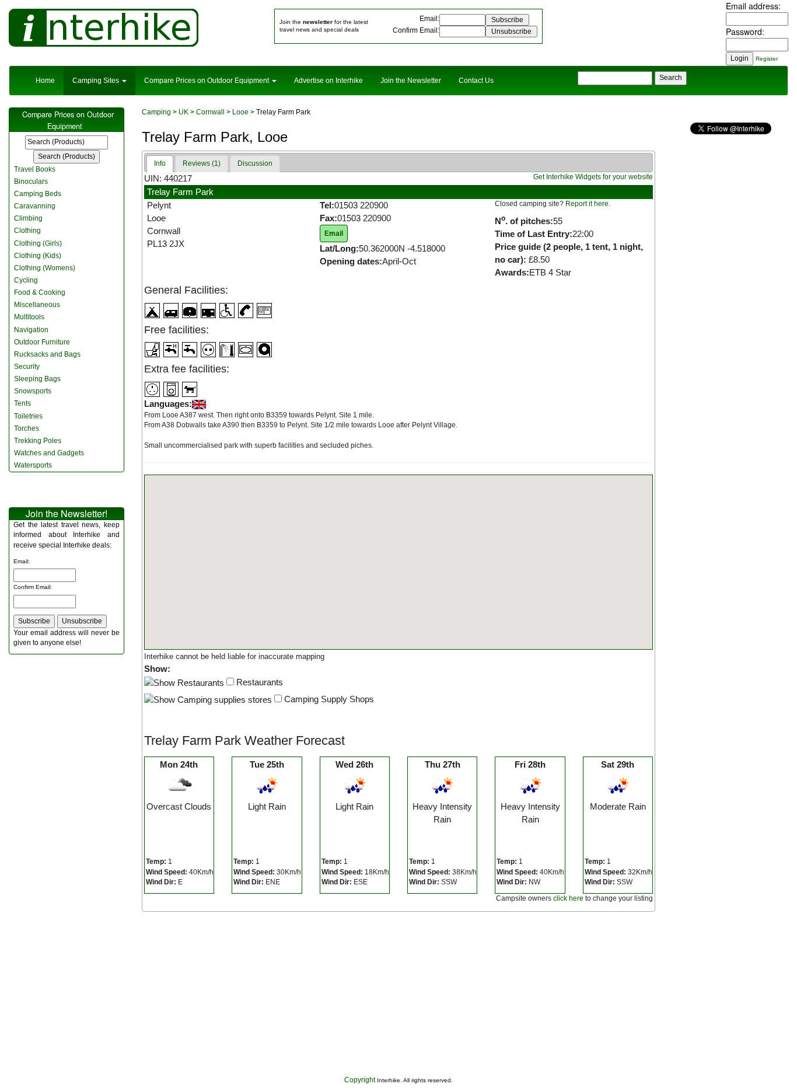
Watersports (33, 465)
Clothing (27, 230)
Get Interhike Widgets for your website (593, 177)
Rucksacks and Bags (47, 354)
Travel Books (34, 169)
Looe (240, 112)
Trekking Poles (37, 441)
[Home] (103, 27)
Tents (22, 403)
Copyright (359, 1080)
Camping (156, 112)
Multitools (29, 317)
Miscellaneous (37, 305)
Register (767, 58)
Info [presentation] (160, 163)
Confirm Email (415, 30)
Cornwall (210, 112)
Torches (26, 428)
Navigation (31, 330)
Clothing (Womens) (44, 268)
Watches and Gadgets (49, 453)
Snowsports (32, 391)
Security (27, 366)
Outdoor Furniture (42, 342)
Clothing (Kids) (37, 256)
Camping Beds (37, 194)
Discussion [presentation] (254, 163)
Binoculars (31, 181)
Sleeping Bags (37, 379)
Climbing (28, 218)
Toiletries (28, 416)
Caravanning (34, 206)
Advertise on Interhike (328, 80)
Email (429, 18)
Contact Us (476, 80)
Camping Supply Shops (328, 699)
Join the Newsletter (410, 80)
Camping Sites (96, 80)
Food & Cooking (39, 292)
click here (568, 898)
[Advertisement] (399, 993)
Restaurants (258, 682)
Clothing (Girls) (38, 243)
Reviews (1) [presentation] (202, 163)
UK (183, 112)
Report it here (587, 204)
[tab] (159, 163)
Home (45, 80)
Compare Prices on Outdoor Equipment (207, 80)
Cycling (26, 280)
